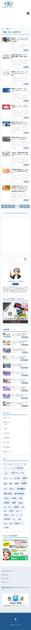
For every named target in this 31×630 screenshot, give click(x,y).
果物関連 (16, 507)
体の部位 (17, 478)
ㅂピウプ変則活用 (17, 468)
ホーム (3, 28)
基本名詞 (8, 493)
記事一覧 (15, 284)
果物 (10, 507)
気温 (23, 507)
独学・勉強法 (7, 447)
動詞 (17, 483)
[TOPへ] (15, 619)
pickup (10, 464)
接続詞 (20, 503)
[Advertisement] (11, 17)
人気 (11, 478)
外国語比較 (6, 437)
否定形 (5, 489)
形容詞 (6, 503)
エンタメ (17, 464)
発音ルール (19, 511)
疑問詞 (11, 511)
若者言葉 (7, 519)
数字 (6, 428)
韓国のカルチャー (8, 451)
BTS (5, 464)
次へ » (27, 206)
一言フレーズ (17, 472)
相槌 (12, 515)
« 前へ (4, 206)
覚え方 (14, 519)
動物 (11, 483)
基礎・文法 (8, 28)
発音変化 (6, 515)
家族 (20, 498)
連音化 (5, 523)
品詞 (6, 424)
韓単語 (10, 523)
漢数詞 (5, 511)
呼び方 (12, 489)
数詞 (5, 507)
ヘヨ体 (24, 464)
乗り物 (5, 478)
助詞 (5, 483)
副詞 (25, 478)
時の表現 (7, 433)
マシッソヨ (6, 468)
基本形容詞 (19, 493)
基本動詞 (21, 488)
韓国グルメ (19, 523)
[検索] (25, 259)
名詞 (23, 483)
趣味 (20, 519)
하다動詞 (6, 527)
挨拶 (14, 502)
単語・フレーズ (8, 417)
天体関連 (6, 498)
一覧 (5, 473)
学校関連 (14, 498)
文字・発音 (6, 442)
